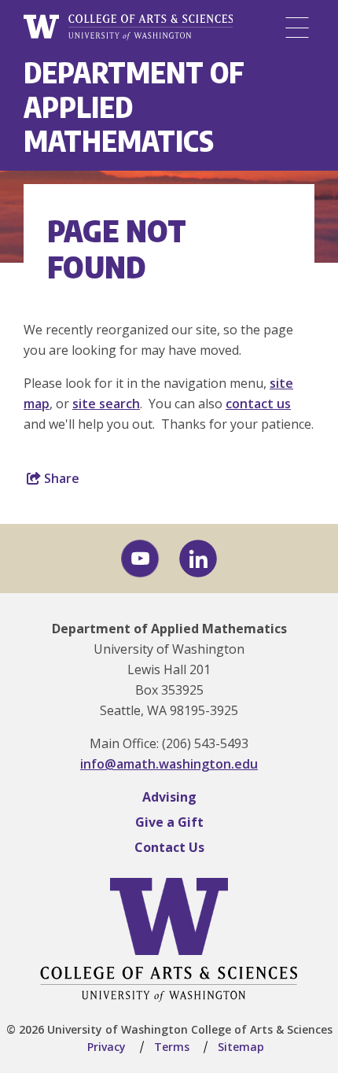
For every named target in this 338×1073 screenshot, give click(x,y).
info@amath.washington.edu (169, 763)
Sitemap (241, 1046)
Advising (169, 797)
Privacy (106, 1046)
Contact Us (169, 847)
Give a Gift (169, 822)
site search (106, 403)
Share (60, 478)
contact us (258, 403)
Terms (171, 1046)
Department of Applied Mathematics (169, 628)
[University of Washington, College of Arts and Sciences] (128, 27)
